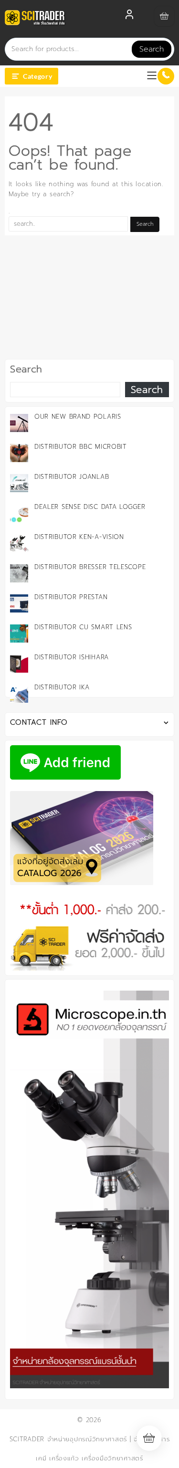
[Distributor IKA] (19, 694)
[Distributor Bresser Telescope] (19, 573)
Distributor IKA (62, 687)
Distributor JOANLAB (71, 476)
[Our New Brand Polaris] (19, 423)
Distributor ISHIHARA (71, 657)
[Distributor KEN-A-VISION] (19, 543)
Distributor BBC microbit (80, 446)
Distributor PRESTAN (70, 597)
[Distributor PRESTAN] (19, 603)
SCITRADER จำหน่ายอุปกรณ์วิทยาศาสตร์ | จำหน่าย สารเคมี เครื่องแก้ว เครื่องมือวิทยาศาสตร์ (90, 1449)
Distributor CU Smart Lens (83, 627)
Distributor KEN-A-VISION (79, 536)
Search (151, 49)
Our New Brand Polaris (77, 416)
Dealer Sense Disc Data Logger (89, 506)
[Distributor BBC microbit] (19, 453)
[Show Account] (129, 16)
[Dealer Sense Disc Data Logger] (19, 513)
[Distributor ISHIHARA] (19, 664)
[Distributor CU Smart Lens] (19, 633)
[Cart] (164, 16)
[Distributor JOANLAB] (19, 483)
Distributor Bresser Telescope (90, 566)
